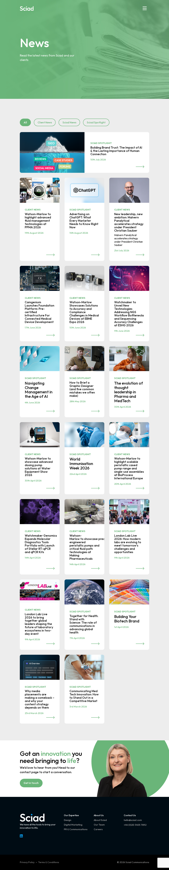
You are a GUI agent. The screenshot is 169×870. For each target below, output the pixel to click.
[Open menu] (144, 8)
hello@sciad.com (133, 820)
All (25, 122)
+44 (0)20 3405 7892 (135, 824)
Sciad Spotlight (96, 122)
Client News (45, 122)
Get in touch (31, 783)
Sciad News (69, 122)
